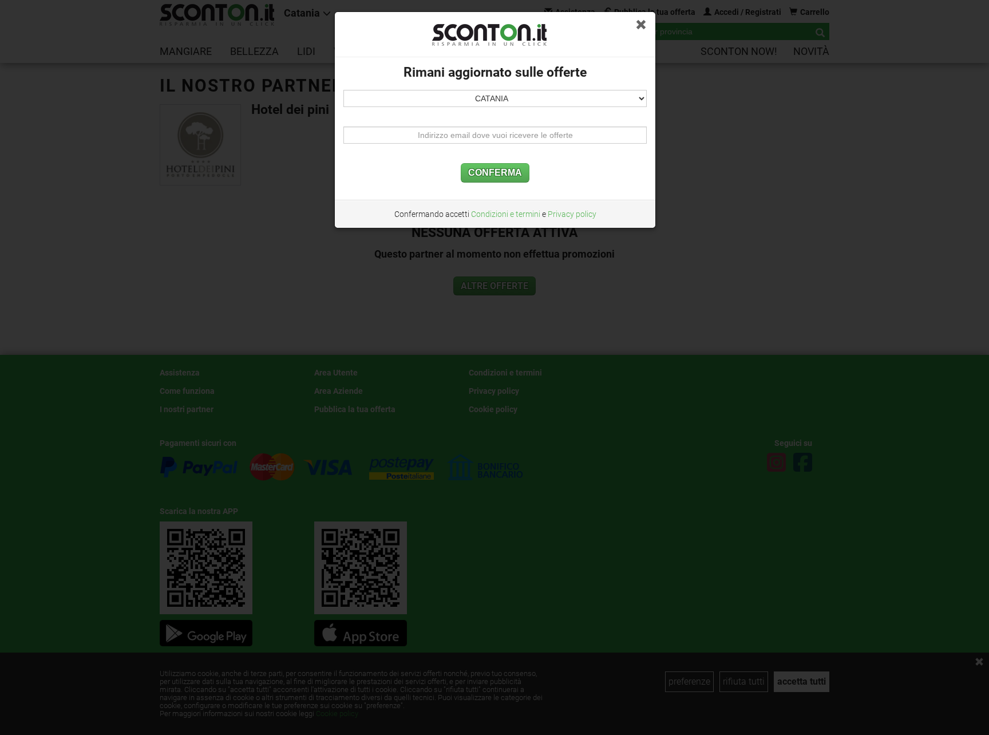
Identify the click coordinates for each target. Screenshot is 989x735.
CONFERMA (495, 172)
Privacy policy (572, 214)
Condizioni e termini (505, 214)
